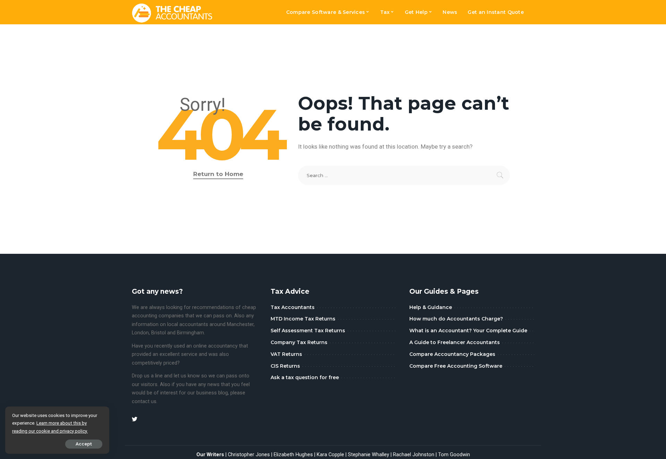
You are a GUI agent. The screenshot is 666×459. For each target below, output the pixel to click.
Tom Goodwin (454, 455)
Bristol (158, 333)
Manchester (240, 324)
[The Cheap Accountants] (172, 12)
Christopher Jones (249, 455)
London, (141, 333)
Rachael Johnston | (415, 455)
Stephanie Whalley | (370, 455)
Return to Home (218, 173)
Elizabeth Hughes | (295, 455)
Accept (84, 444)
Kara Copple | (332, 455)
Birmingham (190, 333)
